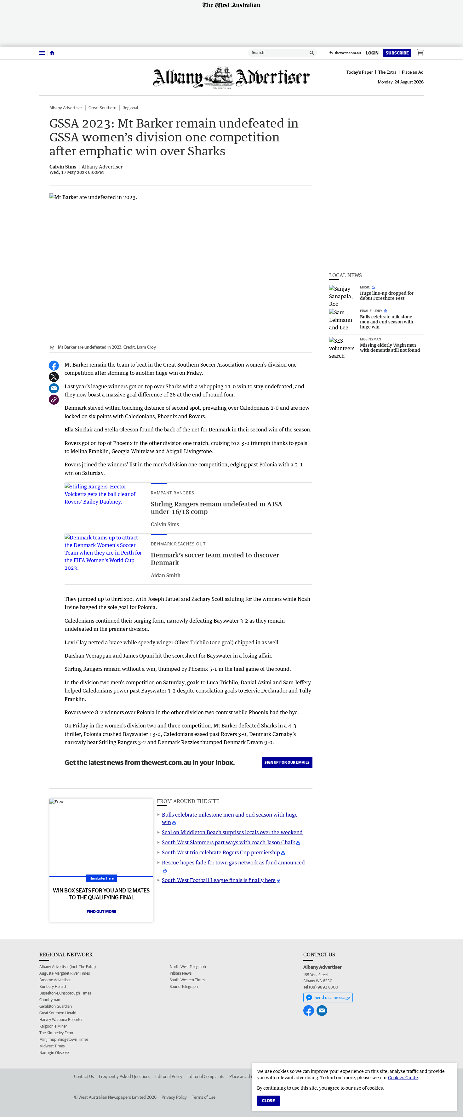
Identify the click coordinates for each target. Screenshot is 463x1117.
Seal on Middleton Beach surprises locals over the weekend (232, 832)
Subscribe (397, 52)
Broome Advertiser (55, 979)
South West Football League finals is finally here (219, 880)
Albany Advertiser (65, 107)
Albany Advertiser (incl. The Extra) (67, 966)
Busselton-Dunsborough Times (65, 993)
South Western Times (187, 979)
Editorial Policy (168, 1076)
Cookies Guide (403, 1077)
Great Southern (102, 107)
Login (372, 52)
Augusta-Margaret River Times (64, 973)
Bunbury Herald (52, 986)
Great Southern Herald (57, 1013)
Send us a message (332, 997)
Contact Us (84, 1076)
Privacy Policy (174, 1097)
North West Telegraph (188, 966)
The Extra (387, 72)
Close (268, 1100)
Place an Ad (413, 72)
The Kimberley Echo (56, 1032)
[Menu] (42, 53)
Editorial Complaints (205, 1076)
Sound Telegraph (184, 986)
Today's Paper (359, 72)
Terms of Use (203, 1097)
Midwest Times (52, 1046)
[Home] (52, 53)
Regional (130, 107)
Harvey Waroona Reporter (61, 1019)
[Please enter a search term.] (312, 53)
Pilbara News (180, 973)
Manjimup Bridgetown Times (63, 1039)
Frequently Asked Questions (124, 1076)
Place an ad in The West (250, 1076)
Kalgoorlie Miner (53, 1026)
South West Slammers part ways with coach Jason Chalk (228, 842)
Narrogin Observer (54, 1052)
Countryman (49, 999)
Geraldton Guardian (55, 1006)
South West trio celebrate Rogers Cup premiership (221, 852)
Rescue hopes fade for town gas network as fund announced (233, 862)
